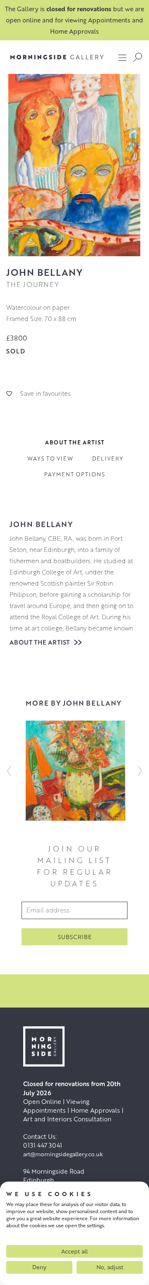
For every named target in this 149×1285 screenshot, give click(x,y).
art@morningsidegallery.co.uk (63, 1154)
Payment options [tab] (74, 474)
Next (140, 771)
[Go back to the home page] (50, 57)
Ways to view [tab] (50, 458)
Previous (9, 771)
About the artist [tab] (74, 442)
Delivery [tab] (107, 458)
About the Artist (40, 642)
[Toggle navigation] (122, 57)
